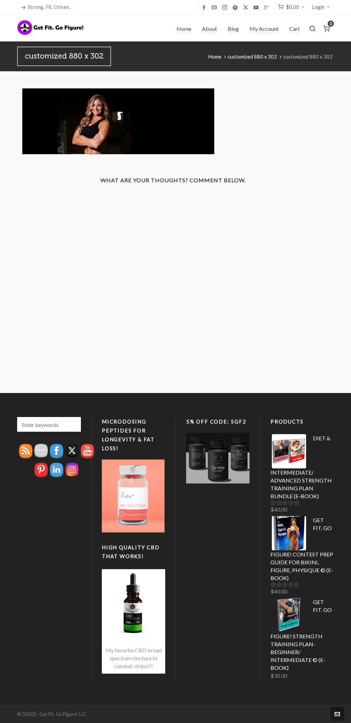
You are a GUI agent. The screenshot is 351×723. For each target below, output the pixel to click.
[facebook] (205, 7)
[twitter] (246, 7)
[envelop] (215, 7)
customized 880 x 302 (252, 56)
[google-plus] (267, 7)
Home (214, 56)
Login (318, 7)
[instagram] (225, 7)
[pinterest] (236, 7)
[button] (72, 424)
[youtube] (257, 7)
